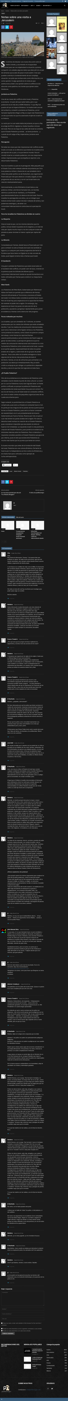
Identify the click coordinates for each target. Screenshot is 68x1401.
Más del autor (20, 517)
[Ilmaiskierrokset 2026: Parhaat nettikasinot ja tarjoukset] (62, 37)
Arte (32, 5)
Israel (10, 471)
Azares (38, 5)
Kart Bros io (51, 83)
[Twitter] (65, 1)
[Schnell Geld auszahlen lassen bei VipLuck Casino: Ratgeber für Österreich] (62, 48)
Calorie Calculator (52, 93)
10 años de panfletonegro (36, 492)
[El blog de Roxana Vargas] (27, 1366)
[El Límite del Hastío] (62, 24)
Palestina (25, 471)
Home (2, 531)
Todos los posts (15, 5)
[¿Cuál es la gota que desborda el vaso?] (27, 1359)
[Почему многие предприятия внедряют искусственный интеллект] (22, 525)
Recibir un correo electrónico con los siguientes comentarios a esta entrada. (22, 1328)
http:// (15, 505)
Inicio (2, 11)
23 (43, 23)
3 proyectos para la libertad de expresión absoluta (37, 1351)
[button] (65, 5)
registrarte (50, 128)
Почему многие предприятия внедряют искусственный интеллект (20, 535)
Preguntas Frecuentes (28, 1)
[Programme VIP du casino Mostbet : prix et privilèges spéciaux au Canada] (51, 21)
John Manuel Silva (13, 929)
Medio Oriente (17, 471)
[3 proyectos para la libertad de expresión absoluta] (27, 1350)
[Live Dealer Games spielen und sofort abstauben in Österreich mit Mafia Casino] (51, 32)
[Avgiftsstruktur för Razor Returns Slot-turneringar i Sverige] (51, 64)
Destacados (24, 5)
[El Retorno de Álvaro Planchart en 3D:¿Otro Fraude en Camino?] (51, 53)
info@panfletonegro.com (33, 1390)
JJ (3, 23)
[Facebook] (62, 1)
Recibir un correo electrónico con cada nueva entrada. (17, 1330)
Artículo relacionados (8, 517)
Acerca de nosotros (16, 1)
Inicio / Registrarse (5, 1)
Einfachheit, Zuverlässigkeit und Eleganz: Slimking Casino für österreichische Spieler (37, 535)
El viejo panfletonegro (40, 1)
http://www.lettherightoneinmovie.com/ (18, 968)
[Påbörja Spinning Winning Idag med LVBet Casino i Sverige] (62, 69)
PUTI (49, 99)
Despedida (54, 89)
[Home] (7, 525)
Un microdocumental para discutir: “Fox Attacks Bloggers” (11, 493)
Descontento (46, 5)
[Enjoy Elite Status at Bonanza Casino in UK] (62, 59)
